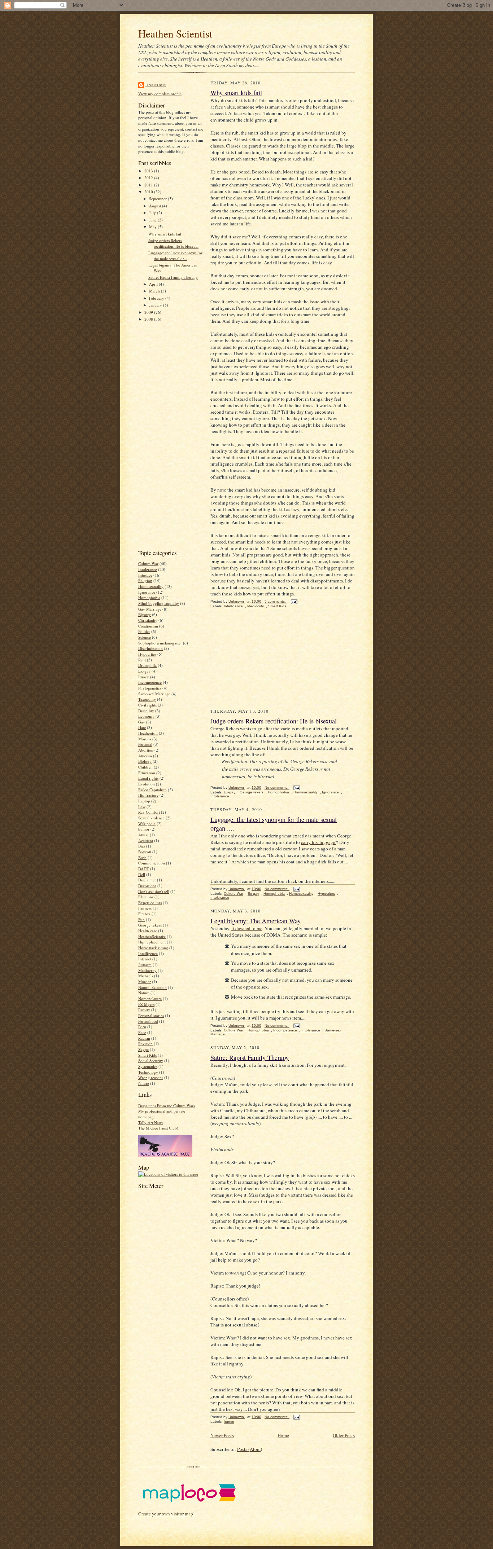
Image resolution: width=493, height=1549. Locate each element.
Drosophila (147, 665)
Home (283, 1435)
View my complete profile (160, 93)
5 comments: (276, 601)
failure (143, 1083)
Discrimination (150, 648)
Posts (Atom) (249, 1449)
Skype (143, 1049)
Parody (144, 1009)
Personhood (148, 1021)
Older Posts (344, 1435)
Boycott (144, 851)
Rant (142, 660)
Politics (144, 631)
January (156, 305)
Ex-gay (144, 671)
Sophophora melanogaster (160, 643)
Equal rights (148, 778)
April (154, 284)
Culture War (148, 563)
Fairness (145, 908)
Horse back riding (153, 947)
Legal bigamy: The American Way (255, 920)
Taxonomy (147, 699)
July (153, 212)
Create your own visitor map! (166, 1513)
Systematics (147, 1066)
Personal (145, 744)
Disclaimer (147, 880)
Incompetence (150, 682)
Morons (144, 739)
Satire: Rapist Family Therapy (173, 277)
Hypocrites (147, 654)
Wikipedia (147, 823)
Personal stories (151, 1015)
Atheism (145, 755)
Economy (146, 716)
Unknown (155, 84)
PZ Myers (146, 1004)
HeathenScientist (152, 936)
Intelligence (148, 953)
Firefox (144, 913)
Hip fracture (148, 795)
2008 (149, 319)
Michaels (145, 975)
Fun (141, 919)
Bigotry (144, 614)
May (153, 226)
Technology (148, 1072)
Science (144, 637)
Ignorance (146, 592)
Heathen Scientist (175, 33)
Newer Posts (222, 1435)
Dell (141, 874)
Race (142, 1032)
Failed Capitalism (152, 789)
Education (146, 772)
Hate (142, 727)
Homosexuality (150, 586)
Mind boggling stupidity (158, 603)
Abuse (143, 834)
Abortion (145, 750)
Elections (145, 896)
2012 (149, 177)
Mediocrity (147, 970)
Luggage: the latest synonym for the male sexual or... (175, 255)
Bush (142, 857)
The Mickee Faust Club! (158, 1128)
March (155, 291)
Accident (145, 840)
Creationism (148, 626)
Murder (144, 981)
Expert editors (150, 902)
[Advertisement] (167, 435)
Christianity (147, 620)
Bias (141, 846)
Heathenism (148, 733)
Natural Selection (152, 987)
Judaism (145, 964)
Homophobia (149, 597)
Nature (143, 992)
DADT (143, 868)
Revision (145, 1043)
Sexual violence (151, 817)
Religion (145, 580)
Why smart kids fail (164, 234)
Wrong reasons (150, 1077)
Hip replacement (152, 942)
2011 (149, 185)
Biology (145, 761)
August (155, 205)
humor (143, 829)
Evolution (146, 784)
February (157, 298)
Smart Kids (147, 1055)
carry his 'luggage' (318, 842)
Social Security (150, 1060)
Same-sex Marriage (154, 693)
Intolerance (147, 569)
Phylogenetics (149, 688)
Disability (146, 710)
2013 (149, 170)
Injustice (145, 575)
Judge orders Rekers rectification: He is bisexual (173, 243)
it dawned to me (246, 928)
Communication (151, 863)
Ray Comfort (149, 812)
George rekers (150, 925)
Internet (144, 958)
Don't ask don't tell (153, 891)
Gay (141, 722)
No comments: (277, 787)
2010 (149, 191)
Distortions (147, 885)
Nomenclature (150, 998)
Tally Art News (150, 1122)
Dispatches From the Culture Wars (166, 1105)
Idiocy (143, 676)
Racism (144, 1038)
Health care (147, 930)
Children (145, 767)
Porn (142, 1026)
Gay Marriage (149, 609)
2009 (149, 312)
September (158, 198)
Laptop (144, 801)
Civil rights (147, 705)
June (153, 220)
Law (141, 806)
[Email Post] (293, 601)
